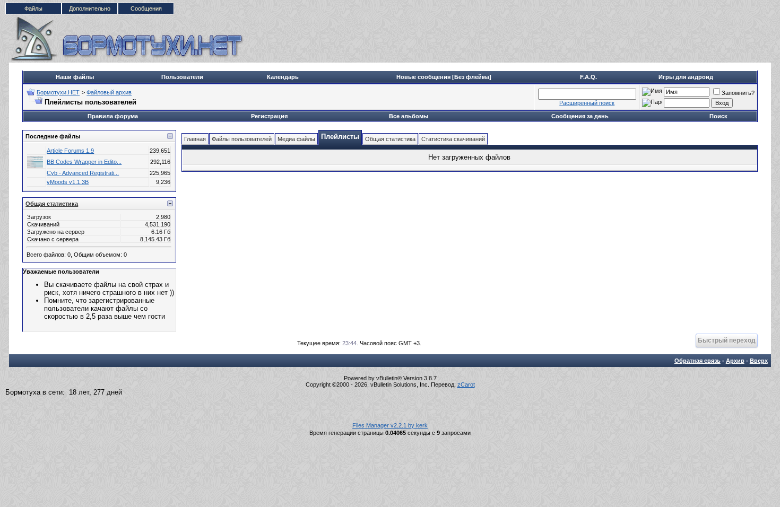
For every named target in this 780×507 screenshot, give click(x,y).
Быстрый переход (727, 340)
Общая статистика (51, 203)
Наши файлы (75, 77)
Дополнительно (89, 8)
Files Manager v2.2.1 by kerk (390, 425)
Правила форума (113, 116)
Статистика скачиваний (453, 139)
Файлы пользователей (242, 139)
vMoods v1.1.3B (68, 182)
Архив (735, 360)
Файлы (33, 8)
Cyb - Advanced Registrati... (83, 173)
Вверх (759, 360)
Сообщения (146, 8)
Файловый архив (109, 92)
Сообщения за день (580, 116)
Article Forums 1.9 (70, 150)
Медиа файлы (296, 139)
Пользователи (182, 77)
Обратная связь (697, 360)
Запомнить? (738, 93)
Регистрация (269, 116)
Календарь (283, 77)
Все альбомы (408, 116)
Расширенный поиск (586, 103)
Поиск (718, 116)
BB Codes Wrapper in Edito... (84, 162)
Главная (195, 139)
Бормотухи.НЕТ (58, 92)
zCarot (466, 384)
